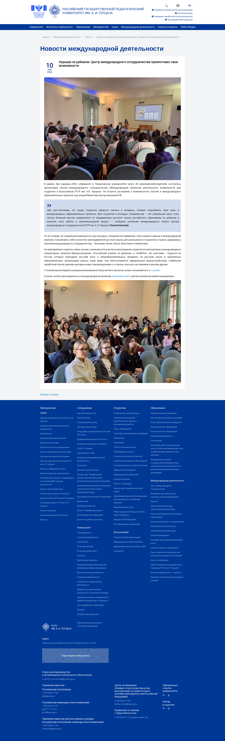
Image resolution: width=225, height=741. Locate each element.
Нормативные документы (162, 436)
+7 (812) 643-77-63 (50, 725)
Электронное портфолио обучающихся (130, 461)
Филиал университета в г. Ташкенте (166, 573)
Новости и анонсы (168, 27)
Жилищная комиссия (86, 506)
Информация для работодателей (128, 542)
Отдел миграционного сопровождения (167, 522)
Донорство (82, 465)
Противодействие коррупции (180, 20)
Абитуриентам (101, 27)
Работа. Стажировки (123, 484)
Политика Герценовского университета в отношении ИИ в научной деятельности (57, 481)
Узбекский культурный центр (163, 531)
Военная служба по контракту (90, 520)
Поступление (156, 441)
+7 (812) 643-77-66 (50, 693)
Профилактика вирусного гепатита (92, 439)
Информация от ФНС (86, 453)
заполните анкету (121, 276)
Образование (83, 27)
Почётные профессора (87, 551)
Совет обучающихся (122, 429)
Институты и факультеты (59, 27)
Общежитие (119, 438)
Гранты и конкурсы (48, 511)
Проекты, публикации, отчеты (53, 469)
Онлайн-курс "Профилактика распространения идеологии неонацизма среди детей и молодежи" (93, 478)
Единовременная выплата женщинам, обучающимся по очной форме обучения (130, 499)
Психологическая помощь (125, 447)
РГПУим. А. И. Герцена (61, 627)
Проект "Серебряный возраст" (90, 510)
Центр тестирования (159, 560)
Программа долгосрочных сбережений (94, 497)
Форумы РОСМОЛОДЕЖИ (125, 520)
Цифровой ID (82, 501)
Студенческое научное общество (54, 494)
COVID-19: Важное (85, 448)
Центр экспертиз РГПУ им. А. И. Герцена (57, 498)
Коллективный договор (87, 422)
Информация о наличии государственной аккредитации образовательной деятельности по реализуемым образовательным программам (166, 466)
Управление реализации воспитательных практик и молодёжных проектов (125, 421)
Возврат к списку (49, 394)
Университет (36, 27)
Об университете (84, 533)
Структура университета (87, 537)
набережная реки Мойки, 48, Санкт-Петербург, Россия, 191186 (69, 643)
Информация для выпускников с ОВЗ (130, 546)
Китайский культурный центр (163, 526)
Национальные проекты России (53, 515)
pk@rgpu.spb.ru (48, 696)
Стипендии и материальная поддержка (131, 433)
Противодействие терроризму (90, 515)
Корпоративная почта (86, 413)
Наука (115, 27)
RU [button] (189, 5)
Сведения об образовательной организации (173, 10)
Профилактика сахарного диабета (92, 444)
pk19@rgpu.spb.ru (49, 712)
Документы (119, 551)
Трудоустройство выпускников (127, 537)
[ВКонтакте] (165, 695)
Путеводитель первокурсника (126, 413)
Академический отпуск (124, 507)
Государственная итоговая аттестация (130, 465)
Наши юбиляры (83, 418)
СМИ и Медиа (188, 27)
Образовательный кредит (125, 470)
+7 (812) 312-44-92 (50, 679)
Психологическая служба (88, 470)
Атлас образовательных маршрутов (166, 422)
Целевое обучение (122, 479)
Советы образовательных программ (166, 418)
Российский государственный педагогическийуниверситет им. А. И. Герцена (103, 11)
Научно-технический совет (51, 489)
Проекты (81, 610)
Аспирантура (46, 434)
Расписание (119, 443)
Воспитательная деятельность (90, 573)
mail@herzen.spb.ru (67, 679)
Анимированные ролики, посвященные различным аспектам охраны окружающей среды (94, 489)
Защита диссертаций (49, 443)
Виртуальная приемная (87, 560)
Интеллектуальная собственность (55, 473)
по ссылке (154, 270)
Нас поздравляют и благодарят (90, 605)
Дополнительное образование (164, 427)
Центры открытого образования (164, 548)
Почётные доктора (85, 546)
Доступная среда (185, 13)
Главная (45, 37)
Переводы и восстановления (126, 475)
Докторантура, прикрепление (53, 438)
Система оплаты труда (87, 427)
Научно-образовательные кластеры (55, 452)
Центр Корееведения (160, 535)
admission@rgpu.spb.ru (52, 729)
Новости (88, 37)
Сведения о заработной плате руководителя (173, 16)
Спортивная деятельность (88, 577)
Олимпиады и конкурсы (124, 452)
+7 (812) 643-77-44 (122, 701)
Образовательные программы (164, 413)
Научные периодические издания (54, 456)
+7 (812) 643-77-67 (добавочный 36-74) (131, 717)
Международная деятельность (138, 27)
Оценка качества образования (164, 431)
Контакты (81, 556)
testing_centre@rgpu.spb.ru (126, 704)
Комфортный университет (88, 614)
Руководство (82, 542)
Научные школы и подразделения (54, 447)
